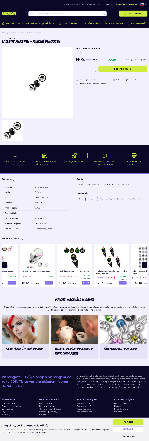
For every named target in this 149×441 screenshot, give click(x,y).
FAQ (3, 412)
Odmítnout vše (128, 436)
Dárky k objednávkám (90, 4)
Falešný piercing (29, 24)
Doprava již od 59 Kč (87, 80)
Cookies (42, 415)
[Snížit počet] (79, 69)
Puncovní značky (46, 406)
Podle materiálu (139, 24)
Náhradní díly (94, 24)
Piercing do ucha (84, 409)
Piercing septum (121, 403)
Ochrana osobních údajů (50, 409)
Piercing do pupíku (85, 406)
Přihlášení (122, 4)
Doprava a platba (70, 4)
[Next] (144, 265)
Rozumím (128, 422)
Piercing (10, 24)
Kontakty (107, 4)
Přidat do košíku (122, 69)
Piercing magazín (46, 403)
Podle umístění (116, 24)
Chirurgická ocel (134, 199)
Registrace (134, 4)
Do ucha (91, 199)
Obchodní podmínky (48, 412)
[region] (37, 130)
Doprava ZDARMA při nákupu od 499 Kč (94, 83)
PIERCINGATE (9, 14)
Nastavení (128, 429)
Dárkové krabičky (71, 24)
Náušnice (49, 24)
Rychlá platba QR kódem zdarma (127, 80)
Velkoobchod (7, 409)
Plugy (81, 199)
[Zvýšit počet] (93, 69)
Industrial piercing (84, 412)
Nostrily (117, 406)
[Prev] (4, 265)
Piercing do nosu (84, 403)
